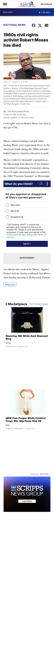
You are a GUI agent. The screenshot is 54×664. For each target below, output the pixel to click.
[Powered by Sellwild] (44, 474)
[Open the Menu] (4, 4)
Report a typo (10, 284)
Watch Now (46, 4)
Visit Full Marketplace (38, 304)
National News (14, 24)
